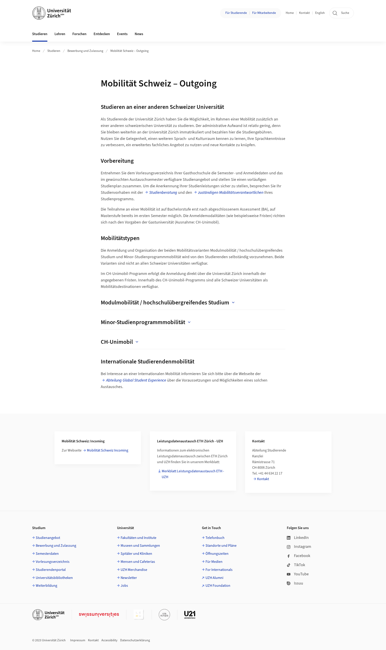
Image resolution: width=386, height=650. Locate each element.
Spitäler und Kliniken (136, 553)
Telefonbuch (215, 537)
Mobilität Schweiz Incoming (107, 450)
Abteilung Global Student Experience (136, 380)
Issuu (298, 583)
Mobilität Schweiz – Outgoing (129, 51)
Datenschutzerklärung (135, 640)
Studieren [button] (39, 34)
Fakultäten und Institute (138, 537)
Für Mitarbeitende (264, 13)
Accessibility (109, 640)
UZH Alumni (214, 577)
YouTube (301, 574)
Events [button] (122, 34)
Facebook (302, 556)
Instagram (302, 546)
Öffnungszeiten (217, 553)
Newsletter (129, 577)
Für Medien (214, 561)
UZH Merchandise (134, 569)
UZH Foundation (218, 585)
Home (290, 13)
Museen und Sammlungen (140, 545)
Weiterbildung (46, 585)
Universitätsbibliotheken (54, 577)
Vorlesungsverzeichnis (52, 561)
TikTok (299, 565)
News (139, 34)
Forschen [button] (79, 34)
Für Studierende (236, 13)
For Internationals (219, 569)
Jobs (124, 585)
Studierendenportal (51, 569)
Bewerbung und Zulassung (85, 51)
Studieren (53, 51)
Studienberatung (163, 192)
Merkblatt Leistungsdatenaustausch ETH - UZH (193, 474)
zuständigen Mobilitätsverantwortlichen (230, 192)
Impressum (77, 640)
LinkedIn (301, 537)
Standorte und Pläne (221, 545)
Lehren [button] (60, 34)
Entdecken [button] (102, 34)
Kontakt (304, 13)
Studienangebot (48, 537)
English (320, 13)
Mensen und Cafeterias (138, 561)
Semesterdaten (47, 553)
